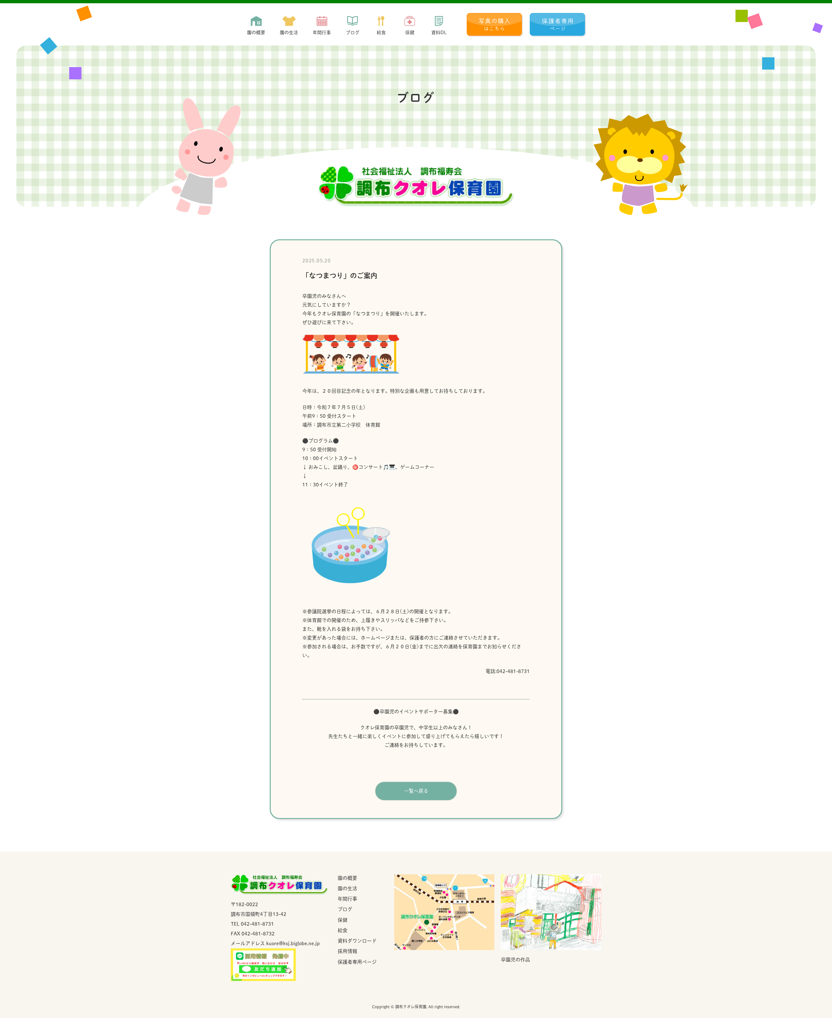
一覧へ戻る (416, 790)
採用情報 (347, 951)
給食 (342, 930)
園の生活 (347, 888)
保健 (342, 920)
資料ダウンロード (357, 940)
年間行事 (347, 898)
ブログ (345, 909)
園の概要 (347, 878)
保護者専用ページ (357, 961)
